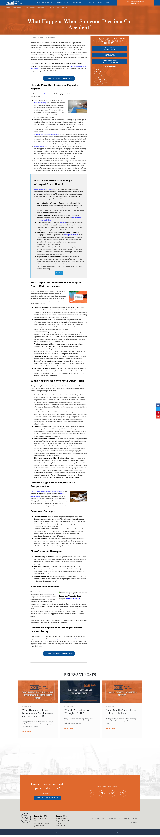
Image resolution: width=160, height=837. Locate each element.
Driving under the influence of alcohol (46, 134)
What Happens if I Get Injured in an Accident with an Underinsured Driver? (37, 713)
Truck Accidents (98, 72)
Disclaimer (104, 832)
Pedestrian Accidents (100, 78)
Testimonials (77, 3)
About (89, 3)
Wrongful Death (98, 84)
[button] (158, 405)
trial (48, 386)
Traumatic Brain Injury (100, 82)
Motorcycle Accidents (100, 74)
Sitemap (115, 832)
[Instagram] (123, 793)
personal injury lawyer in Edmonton (69, 639)
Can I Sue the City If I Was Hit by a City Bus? (121, 711)
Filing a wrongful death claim (43, 189)
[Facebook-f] (91, 793)
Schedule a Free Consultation (59, 78)
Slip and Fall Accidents (100, 80)
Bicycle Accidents (99, 76)
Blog (100, 3)
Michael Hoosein (73, 598)
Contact (110, 3)
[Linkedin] (102, 793)
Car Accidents (98, 70)
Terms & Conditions (88, 832)
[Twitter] (112, 793)
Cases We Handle (43, 3)
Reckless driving (39, 146)
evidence (63, 222)
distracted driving (40, 103)
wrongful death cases (71, 235)
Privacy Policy (71, 832)
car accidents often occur (42, 94)
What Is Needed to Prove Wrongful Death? (78, 711)
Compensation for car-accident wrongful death (46, 491)
